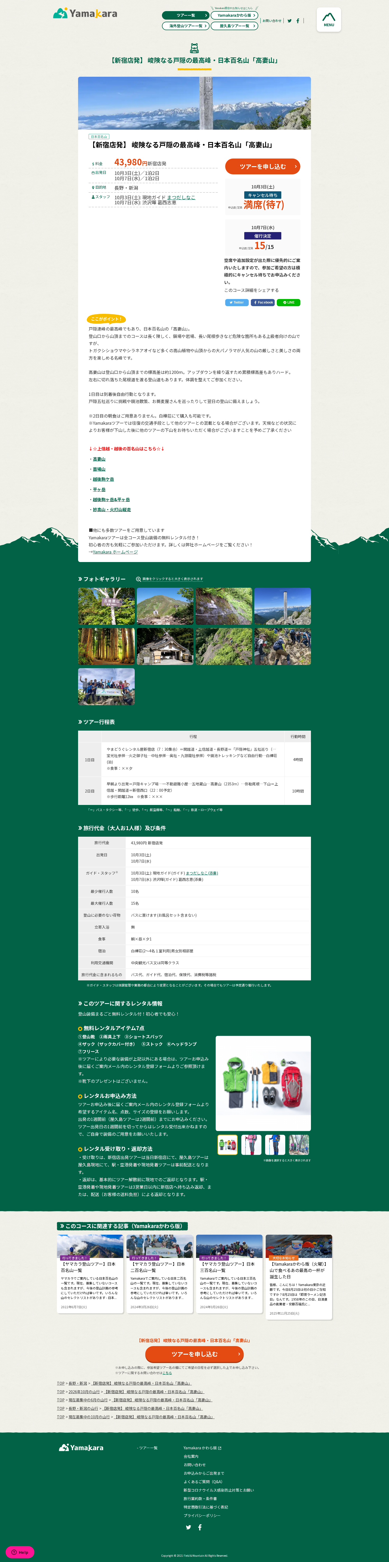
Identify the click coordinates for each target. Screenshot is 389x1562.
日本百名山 (99, 136)
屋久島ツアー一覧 (234, 25)
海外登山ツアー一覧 (185, 25)
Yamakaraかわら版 (234, 15)
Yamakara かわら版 (200, 1447)
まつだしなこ (181, 197)
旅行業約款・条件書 (200, 1498)
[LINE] (288, 302)
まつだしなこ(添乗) (202, 873)
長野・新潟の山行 (83, 1408)
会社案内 (191, 1456)
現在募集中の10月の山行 (89, 1416)
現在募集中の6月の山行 (88, 1399)
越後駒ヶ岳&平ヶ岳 (111, 499)
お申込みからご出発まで (204, 1473)
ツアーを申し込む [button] (263, 166)
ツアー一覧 (186, 15)
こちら (167, 1372)
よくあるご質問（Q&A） (204, 1481)
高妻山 (99, 459)
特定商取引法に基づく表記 (206, 1507)
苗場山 (99, 469)
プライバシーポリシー (202, 1515)
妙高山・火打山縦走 (112, 509)
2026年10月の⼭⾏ (84, 1391)
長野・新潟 (78, 1383)
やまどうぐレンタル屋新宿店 (131, 749)
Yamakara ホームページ (115, 552)
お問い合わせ (272, 20)
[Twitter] (289, 20)
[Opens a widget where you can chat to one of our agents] (19, 1552)
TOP (61, 1383)
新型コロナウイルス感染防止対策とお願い (219, 1490)
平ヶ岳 (99, 489)
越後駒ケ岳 (103, 479)
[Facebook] (298, 20)
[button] (329, 19)
